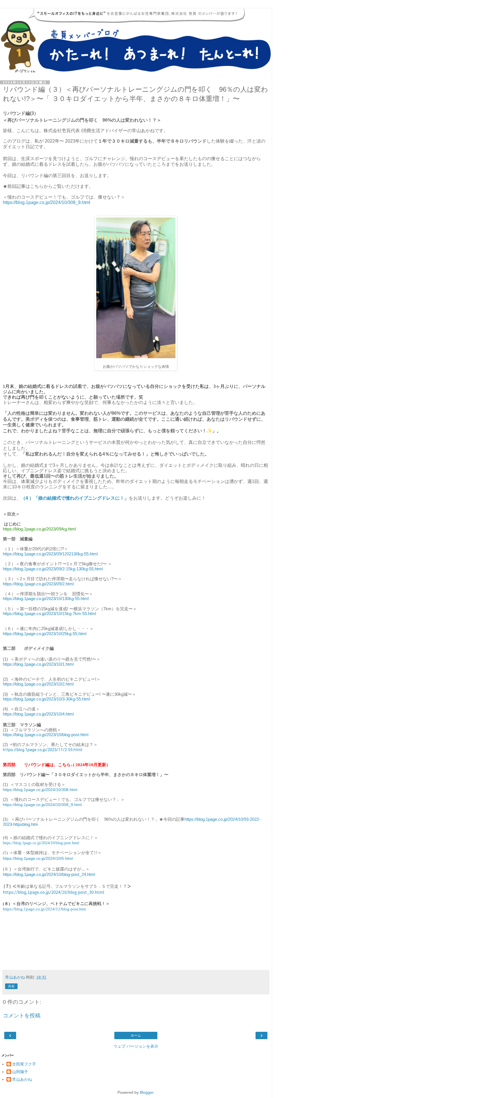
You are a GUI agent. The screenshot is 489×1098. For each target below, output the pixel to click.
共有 (11, 986)
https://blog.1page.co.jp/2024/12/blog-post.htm (44, 909)
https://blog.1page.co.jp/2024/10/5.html (38, 858)
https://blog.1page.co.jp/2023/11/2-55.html (42, 749)
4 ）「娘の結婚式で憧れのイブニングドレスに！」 (77, 498)
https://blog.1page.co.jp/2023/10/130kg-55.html (46, 598)
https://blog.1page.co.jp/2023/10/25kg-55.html (44, 633)
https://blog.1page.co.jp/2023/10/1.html (38, 664)
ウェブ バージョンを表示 (135, 1046)
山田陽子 (20, 1071)
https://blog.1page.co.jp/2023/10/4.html (38, 714)
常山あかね (22, 1079)
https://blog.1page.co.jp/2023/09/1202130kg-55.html (50, 554)
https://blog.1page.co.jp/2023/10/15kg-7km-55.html (49, 613)
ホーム (136, 1035)
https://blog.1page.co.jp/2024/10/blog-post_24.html (49, 874)
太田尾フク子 (24, 1064)
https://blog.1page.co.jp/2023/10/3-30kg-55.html (46, 699)
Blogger (146, 1092)
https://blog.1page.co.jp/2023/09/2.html (38, 584)
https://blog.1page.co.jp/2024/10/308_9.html (46, 202)
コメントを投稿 (21, 1016)
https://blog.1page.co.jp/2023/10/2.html (38, 684)
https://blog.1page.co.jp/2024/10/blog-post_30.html (53, 892)
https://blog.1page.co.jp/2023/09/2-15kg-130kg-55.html (53, 569)
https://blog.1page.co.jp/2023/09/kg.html (39, 529)
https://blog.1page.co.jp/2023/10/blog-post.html (45, 734)
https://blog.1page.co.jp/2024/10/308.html (40, 789)
